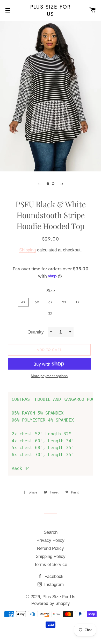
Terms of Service (50, 564)
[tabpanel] (50, 95)
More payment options (49, 376)
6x (50, 302)
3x (50, 313)
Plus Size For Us (50, 10)
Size (50, 290)
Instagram (53, 584)
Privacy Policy (50, 540)
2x (64, 302)
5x (37, 302)
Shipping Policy (51, 556)
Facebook (53, 576)
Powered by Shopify (50, 603)
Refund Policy (50, 548)
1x (78, 302)
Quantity (35, 332)
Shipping (27, 250)
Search (50, 532)
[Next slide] (61, 183)
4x (23, 302)
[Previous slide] (39, 183)
